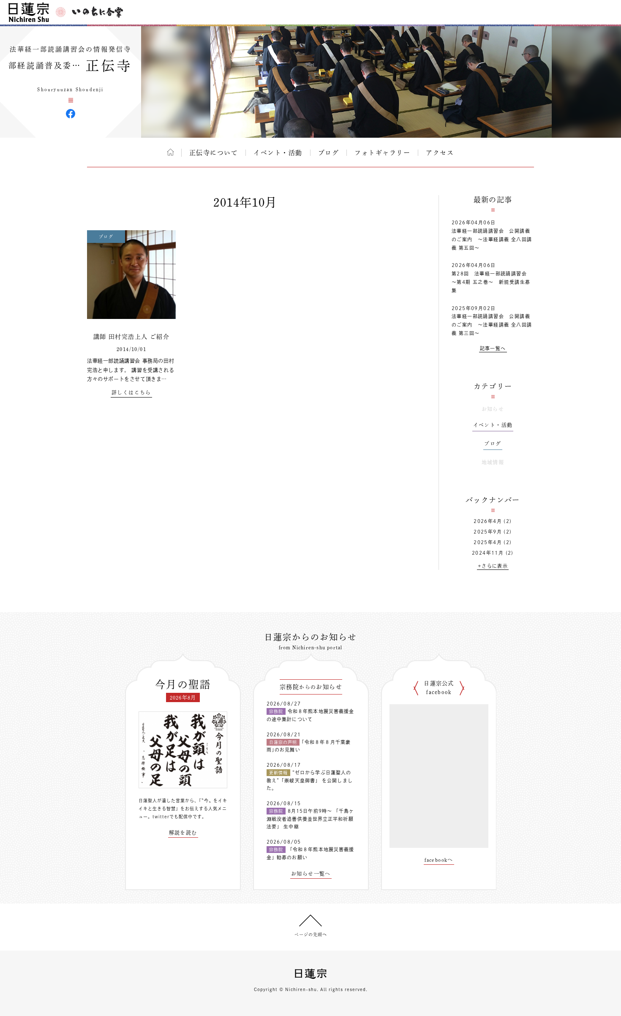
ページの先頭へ (310, 934)
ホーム (170, 152)
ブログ (328, 153)
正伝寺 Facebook (70, 113)
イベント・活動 (277, 153)
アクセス (440, 153)
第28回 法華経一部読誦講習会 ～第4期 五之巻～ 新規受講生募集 (492, 282)
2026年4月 (488, 521)
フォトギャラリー (382, 153)
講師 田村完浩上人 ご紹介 (131, 337)
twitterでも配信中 (173, 816)
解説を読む (183, 832)
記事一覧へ (493, 348)
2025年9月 (488, 531)
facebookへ (439, 859)
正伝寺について (213, 153)
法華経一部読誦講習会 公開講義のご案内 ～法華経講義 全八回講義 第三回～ (492, 324)
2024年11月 (488, 552)
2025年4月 (488, 542)
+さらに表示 (493, 566)
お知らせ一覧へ (311, 873)
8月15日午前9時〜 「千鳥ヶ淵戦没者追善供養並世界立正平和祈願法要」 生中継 (310, 819)
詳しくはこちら (131, 392)
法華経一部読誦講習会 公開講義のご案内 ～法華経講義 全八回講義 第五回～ (492, 239)
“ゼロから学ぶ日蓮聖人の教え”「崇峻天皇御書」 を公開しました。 (310, 780)
